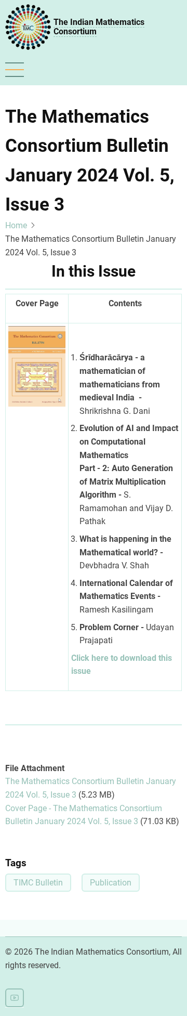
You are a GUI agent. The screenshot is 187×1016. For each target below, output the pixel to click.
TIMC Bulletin (38, 883)
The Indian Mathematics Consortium (99, 26)
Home (16, 225)
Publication (110, 883)
